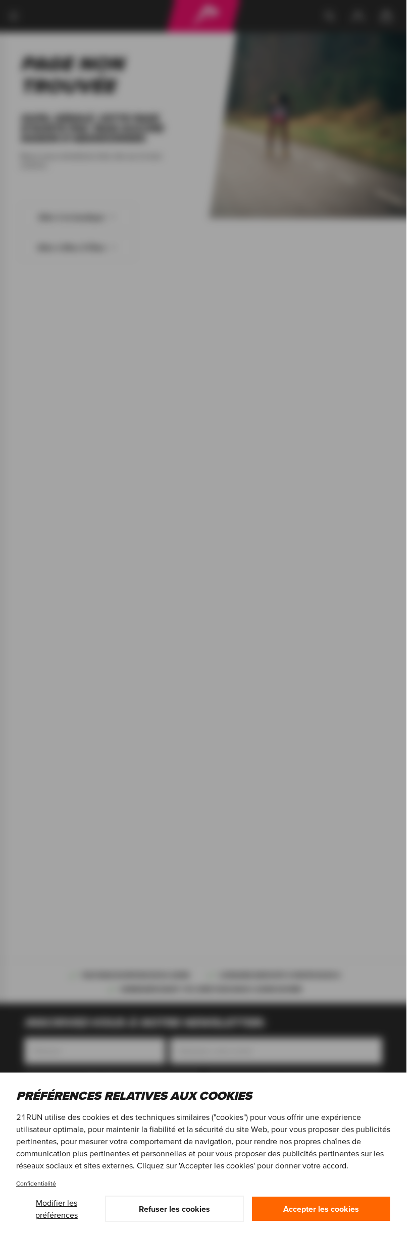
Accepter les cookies (321, 1208)
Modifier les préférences (56, 1208)
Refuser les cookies (174, 1208)
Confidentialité (36, 1183)
